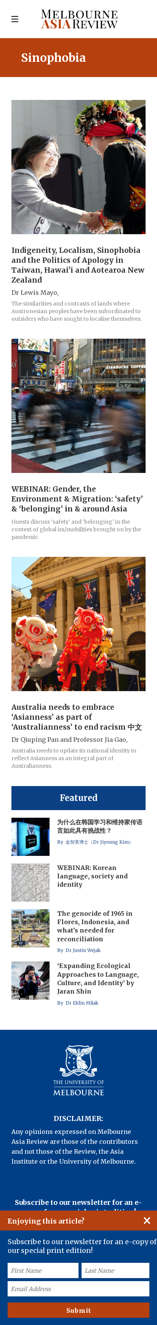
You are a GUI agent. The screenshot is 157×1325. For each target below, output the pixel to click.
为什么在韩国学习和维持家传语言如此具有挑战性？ (100, 826)
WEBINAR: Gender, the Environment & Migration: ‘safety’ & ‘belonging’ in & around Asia (77, 498)
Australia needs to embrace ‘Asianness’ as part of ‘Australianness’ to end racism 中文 (76, 717)
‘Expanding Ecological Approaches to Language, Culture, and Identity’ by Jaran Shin (98, 978)
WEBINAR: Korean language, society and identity (92, 876)
